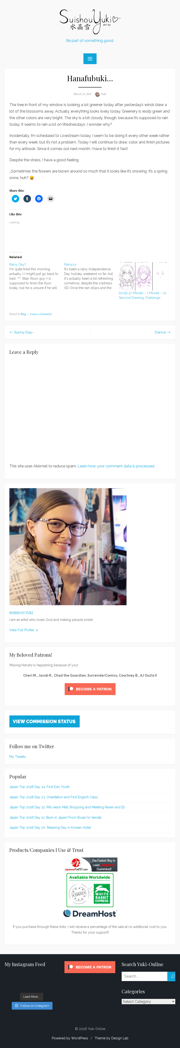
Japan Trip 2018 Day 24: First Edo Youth (39, 787)
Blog (23, 314)
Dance (160, 332)
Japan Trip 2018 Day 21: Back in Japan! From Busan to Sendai (55, 817)
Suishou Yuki (21, 613)
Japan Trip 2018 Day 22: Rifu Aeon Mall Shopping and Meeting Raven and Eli (67, 807)
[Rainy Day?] (36, 276)
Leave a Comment (41, 314)
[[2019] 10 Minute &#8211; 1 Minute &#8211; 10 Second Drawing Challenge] (144, 276)
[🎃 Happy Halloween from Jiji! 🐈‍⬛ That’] (17, 982)
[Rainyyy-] (91, 276)
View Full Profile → (23, 630)
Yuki (103, 94)
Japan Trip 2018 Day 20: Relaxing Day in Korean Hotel (50, 827)
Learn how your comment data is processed (116, 466)
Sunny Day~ (24, 332)
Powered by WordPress (70, 1038)
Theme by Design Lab (111, 1038)
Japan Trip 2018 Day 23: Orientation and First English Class (53, 797)
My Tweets (17, 757)
